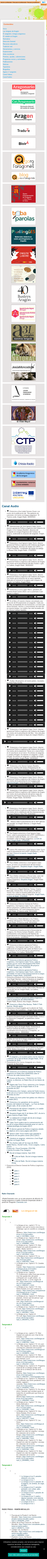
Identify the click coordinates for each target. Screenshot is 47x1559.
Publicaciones (8, 62)
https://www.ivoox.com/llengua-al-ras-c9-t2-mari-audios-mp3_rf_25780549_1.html (30, 1425)
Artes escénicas (8, 54)
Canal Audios (7, 77)
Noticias (6, 64)
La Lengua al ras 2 (27, 1502)
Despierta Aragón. (27, 879)
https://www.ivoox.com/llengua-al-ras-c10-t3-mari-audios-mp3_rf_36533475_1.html (30, 1318)
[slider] (40, 522)
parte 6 (16, 1184)
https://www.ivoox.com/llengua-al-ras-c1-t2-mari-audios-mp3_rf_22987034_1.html (30, 1340)
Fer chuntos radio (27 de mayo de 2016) (23, 1143)
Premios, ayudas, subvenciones (14, 57)
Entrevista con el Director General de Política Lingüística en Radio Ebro (24, 1072)
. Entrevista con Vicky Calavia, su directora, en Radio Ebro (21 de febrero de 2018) (25, 1080)
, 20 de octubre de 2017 (24, 1106)
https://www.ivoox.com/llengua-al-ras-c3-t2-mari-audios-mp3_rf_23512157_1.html (30, 1362)
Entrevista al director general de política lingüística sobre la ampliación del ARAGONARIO (24, 999)
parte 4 (16, 1179)
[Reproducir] (10, 522)
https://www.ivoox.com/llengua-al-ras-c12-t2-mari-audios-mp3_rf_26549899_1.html (30, 1458)
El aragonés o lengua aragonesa (14, 34)
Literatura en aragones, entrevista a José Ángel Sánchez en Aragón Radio (25, 1139)
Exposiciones (7, 52)
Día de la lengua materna (18, 1153)
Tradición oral (7, 46)
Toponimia (6, 67)
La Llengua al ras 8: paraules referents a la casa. (31, 1477)
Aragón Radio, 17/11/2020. (26, 895)
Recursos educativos (10, 44)
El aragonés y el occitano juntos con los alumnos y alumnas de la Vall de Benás (25, 1058)
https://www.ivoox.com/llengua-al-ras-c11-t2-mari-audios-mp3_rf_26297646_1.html (30, 1447)
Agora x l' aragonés (9, 72)
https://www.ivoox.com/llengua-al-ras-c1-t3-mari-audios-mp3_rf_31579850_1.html (30, 1234)
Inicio (5, 29)
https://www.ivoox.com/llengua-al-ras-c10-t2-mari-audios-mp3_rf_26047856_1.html (30, 1436)
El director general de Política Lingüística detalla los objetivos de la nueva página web (25, 1130)
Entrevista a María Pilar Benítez (20, 1004)
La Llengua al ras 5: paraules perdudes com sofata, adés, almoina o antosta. (31, 1489)
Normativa (6, 39)
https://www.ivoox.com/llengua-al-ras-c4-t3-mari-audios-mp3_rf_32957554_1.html (30, 1259)
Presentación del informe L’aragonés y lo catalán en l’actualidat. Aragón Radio (25, 1109)
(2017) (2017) (34, 1135)
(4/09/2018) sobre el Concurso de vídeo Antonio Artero (23, 1074)
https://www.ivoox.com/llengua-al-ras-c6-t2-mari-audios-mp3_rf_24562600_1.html (30, 1398)
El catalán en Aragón (10, 36)
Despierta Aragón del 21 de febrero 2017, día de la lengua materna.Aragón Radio (26, 1114)
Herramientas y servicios (11, 49)
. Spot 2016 (31, 1153)
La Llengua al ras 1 (27, 1503)
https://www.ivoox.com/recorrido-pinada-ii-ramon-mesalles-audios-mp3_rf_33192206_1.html (27, 1519)
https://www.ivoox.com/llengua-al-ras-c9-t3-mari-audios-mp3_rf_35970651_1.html (30, 1310)
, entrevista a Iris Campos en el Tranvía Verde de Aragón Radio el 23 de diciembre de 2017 (26, 1086)
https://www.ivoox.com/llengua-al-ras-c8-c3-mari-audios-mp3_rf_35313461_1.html (30, 1303)
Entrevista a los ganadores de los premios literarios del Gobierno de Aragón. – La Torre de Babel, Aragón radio (25, 1104)
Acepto (23, 1550)
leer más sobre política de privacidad (23, 1555)
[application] (26, 522)
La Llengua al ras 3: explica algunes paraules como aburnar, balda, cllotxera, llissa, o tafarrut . (33, 1498)
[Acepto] (44, 1549)
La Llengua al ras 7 (27, 1480)
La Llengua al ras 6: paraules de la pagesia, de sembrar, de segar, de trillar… (32, 1483)
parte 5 (16, 1182)
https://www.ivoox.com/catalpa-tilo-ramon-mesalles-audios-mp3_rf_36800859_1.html (27, 1533)
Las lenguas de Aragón (11, 31)
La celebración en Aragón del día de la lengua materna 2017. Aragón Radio (24, 1119)
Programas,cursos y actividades (14, 59)
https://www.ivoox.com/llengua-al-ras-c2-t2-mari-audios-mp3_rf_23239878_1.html (30, 1351)
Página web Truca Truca (18, 1085)
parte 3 (16, 1176)
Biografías (6, 69)
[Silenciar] (35, 522)
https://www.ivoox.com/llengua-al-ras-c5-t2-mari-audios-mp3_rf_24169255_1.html (30, 1386)
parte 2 (16, 1173)
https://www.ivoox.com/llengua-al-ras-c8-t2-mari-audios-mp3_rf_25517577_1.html (30, 1416)
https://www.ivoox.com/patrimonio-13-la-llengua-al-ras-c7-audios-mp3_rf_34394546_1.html (31, 1292)
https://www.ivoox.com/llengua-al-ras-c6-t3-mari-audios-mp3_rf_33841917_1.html (29, 1283)
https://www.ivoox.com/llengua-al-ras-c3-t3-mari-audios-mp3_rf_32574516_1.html (30, 1252)
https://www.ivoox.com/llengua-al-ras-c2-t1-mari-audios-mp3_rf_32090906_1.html (30, 1241)
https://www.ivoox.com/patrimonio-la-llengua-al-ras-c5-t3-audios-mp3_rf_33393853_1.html (31, 1269)
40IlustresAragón (13, 783)
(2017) (15, 1099)
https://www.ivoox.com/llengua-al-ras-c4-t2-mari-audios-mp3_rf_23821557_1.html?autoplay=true (30, 1375)
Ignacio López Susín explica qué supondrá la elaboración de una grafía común (24, 1134)
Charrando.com (21, 1202)
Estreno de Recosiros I (17, 1078)
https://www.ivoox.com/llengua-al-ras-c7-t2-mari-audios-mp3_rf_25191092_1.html (30, 1407)
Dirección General (9, 41)
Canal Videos (7, 74)
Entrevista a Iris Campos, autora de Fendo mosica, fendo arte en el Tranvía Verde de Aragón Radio (26, 1092)
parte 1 (16, 1171)
